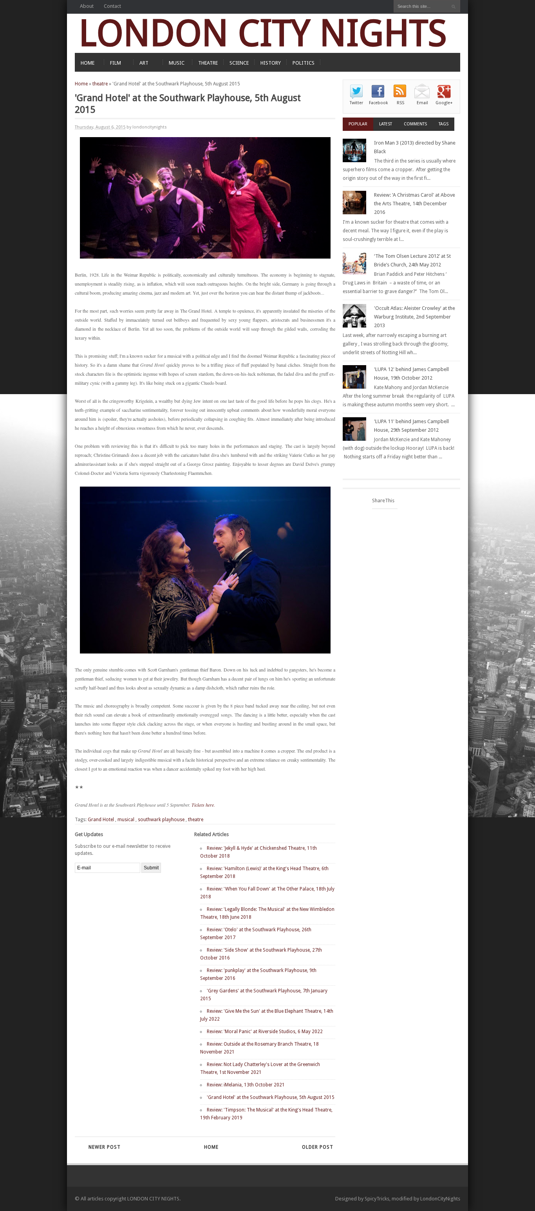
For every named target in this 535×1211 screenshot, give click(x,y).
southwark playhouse (161, 819)
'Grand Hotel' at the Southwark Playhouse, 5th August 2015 (270, 1097)
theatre (100, 84)
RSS (400, 102)
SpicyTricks (377, 1199)
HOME (87, 63)
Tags (443, 124)
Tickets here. (203, 805)
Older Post (317, 1147)
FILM (115, 63)
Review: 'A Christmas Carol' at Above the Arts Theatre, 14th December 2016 (414, 203)
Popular (358, 124)
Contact (112, 6)
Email (422, 102)
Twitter (356, 102)
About (87, 6)
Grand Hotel (101, 819)
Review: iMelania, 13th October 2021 (246, 1085)
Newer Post (105, 1147)
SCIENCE (239, 63)
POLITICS (303, 63)
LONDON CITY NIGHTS (263, 33)
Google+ (444, 102)
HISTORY (270, 63)
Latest (385, 124)
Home (81, 84)
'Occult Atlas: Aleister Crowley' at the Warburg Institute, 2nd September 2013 (414, 316)
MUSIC (176, 63)
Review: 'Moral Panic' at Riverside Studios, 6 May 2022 (265, 1031)
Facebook (378, 102)
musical (125, 819)
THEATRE (208, 63)
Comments (415, 124)
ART (143, 63)
